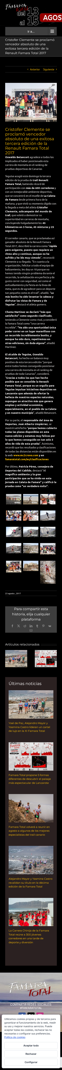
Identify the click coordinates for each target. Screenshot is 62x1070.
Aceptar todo (31, 1045)
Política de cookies (14, 1037)
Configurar (31, 1062)
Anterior (35, 69)
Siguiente (48, 69)
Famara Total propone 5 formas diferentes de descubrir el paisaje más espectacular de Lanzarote (30, 779)
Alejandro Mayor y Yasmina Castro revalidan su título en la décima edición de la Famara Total (30, 882)
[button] (7, 658)
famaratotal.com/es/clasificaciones (27, 459)
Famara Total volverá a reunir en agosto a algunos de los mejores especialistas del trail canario (29, 830)
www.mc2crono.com (25, 455)
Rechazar (31, 1053)
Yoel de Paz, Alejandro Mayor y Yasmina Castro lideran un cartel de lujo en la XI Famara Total (29, 727)
